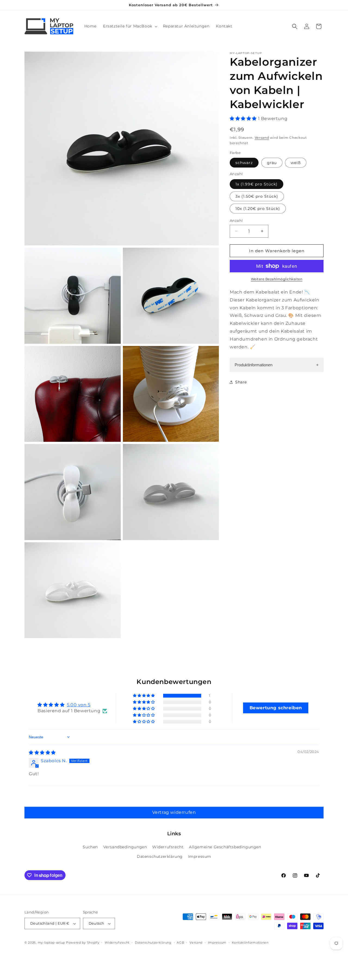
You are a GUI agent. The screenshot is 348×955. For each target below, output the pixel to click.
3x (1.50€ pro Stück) (256, 196)
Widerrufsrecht (168, 847)
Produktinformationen (253, 365)
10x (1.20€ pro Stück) (257, 208)
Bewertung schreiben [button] (276, 707)
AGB (180, 942)
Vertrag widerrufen (174, 812)
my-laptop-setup (51, 942)
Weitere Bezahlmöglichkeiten (277, 279)
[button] (130, 26)
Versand (262, 137)
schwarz (244, 162)
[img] (42, 752)
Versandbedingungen (125, 847)
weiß (296, 162)
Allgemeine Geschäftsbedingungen (225, 847)
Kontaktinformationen (250, 942)
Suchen (90, 847)
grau (272, 162)
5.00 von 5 (79, 704)
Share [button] (241, 381)
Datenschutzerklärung (160, 856)
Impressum (199, 856)
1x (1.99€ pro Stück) (256, 183)
